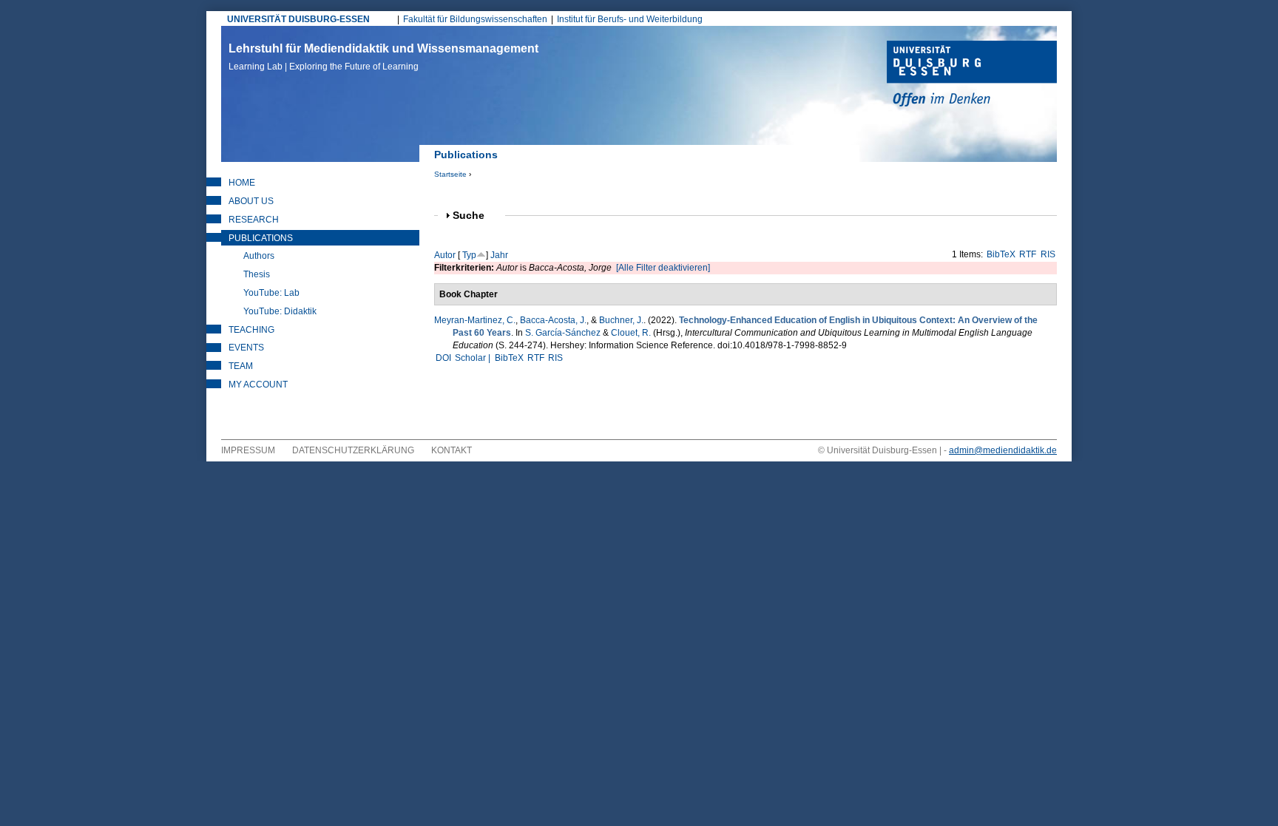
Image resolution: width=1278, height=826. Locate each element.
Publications (261, 238)
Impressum (248, 450)
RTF (1027, 254)
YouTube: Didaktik (280, 311)
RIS (1048, 254)
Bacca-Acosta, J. (553, 320)
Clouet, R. (631, 333)
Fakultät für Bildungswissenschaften (475, 19)
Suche (475, 215)
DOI (443, 358)
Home (242, 182)
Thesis (256, 274)
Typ (469, 255)
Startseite (450, 174)
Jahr (499, 255)
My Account (258, 384)
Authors (258, 256)
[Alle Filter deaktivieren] (663, 268)
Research (254, 219)
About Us (251, 201)
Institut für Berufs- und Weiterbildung (630, 19)
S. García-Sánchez (563, 333)
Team (241, 366)
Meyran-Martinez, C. (474, 320)
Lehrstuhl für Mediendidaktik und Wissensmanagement (383, 57)
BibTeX (1001, 254)
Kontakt (451, 450)
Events (246, 347)
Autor (445, 255)
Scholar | (474, 358)
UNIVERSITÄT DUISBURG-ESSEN (298, 19)
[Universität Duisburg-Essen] (972, 75)
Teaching (251, 330)
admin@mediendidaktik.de (1003, 450)
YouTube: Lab (271, 293)
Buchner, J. (621, 320)
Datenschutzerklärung (353, 450)
